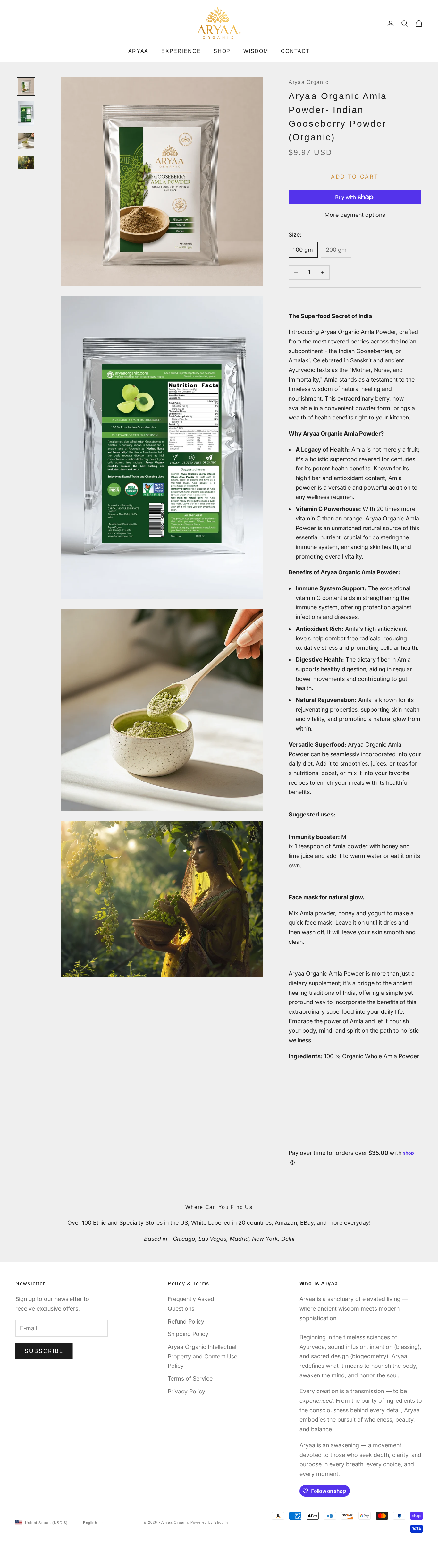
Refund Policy (186, 1321)
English (90, 1523)
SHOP (222, 51)
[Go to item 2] (26, 114)
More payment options (354, 214)
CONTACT (295, 51)
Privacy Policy (186, 1391)
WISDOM (255, 51)
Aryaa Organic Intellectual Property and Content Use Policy (202, 1356)
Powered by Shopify (209, 1522)
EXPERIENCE (181, 51)
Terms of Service (190, 1378)
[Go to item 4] (26, 162)
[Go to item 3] (26, 141)
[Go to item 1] (26, 86)
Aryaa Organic (308, 82)
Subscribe (44, 1351)
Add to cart (355, 176)
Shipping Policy (188, 1334)
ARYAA (138, 51)
